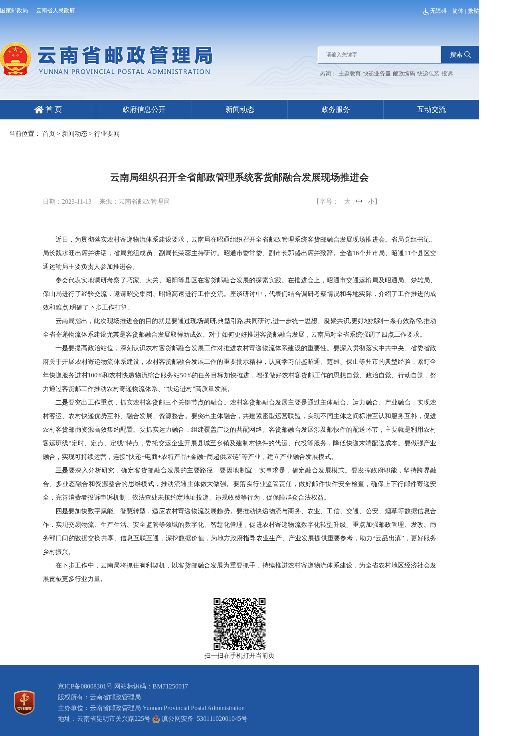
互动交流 (431, 109)
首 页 (53, 109)
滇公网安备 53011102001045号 (204, 718)
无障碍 (439, 11)
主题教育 (350, 74)
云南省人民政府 (55, 11)
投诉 (447, 74)
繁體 (473, 11)
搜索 (456, 54)
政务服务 (335, 109)
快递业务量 (377, 74)
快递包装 (428, 74)
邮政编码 (404, 74)
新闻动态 (240, 109)
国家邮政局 (14, 11)
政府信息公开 (144, 109)
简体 (457, 11)
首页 (48, 133)
